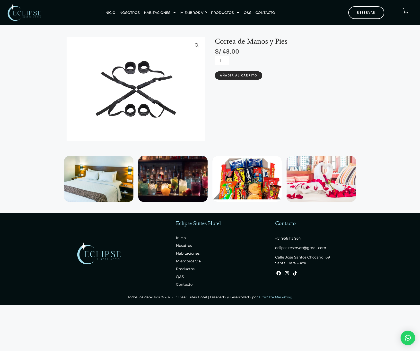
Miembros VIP (193, 12)
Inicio (110, 12)
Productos (222, 12)
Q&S (247, 12)
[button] (196, 45)
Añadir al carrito (238, 75)
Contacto (265, 12)
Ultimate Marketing (275, 297)
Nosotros (130, 12)
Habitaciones (157, 12)
